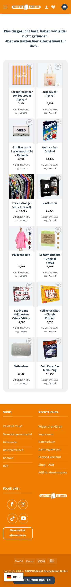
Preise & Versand (49, 457)
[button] (5, 7)
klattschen (50, 203)
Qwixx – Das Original (50, 149)
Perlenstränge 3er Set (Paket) (21, 205)
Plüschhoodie (21, 255)
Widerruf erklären (50, 426)
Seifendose (21, 366)
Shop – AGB (46, 465)
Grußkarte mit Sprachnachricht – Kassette (22, 151)
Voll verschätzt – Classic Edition (50, 314)
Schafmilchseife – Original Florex (49, 259)
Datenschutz (46, 442)
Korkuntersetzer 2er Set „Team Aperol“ (22, 95)
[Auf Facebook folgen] (12, 504)
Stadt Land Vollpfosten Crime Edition (21, 314)
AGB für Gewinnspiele (52, 472)
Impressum (45, 434)
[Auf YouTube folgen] (23, 518)
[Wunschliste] (53, 7)
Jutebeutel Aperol (49, 94)
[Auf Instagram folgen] (23, 504)
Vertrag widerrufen (34, 580)
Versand (23, 113)
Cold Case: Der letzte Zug (49, 368)
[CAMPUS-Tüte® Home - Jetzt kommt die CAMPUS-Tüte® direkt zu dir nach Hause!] (26, 6)
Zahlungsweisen (49, 449)
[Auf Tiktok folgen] (12, 518)
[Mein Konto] (47, 7)
